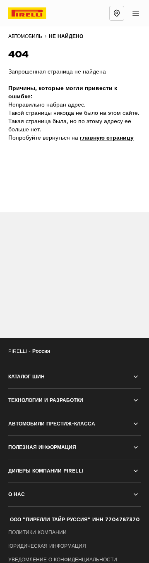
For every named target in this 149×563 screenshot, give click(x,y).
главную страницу (107, 138)
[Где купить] (116, 13)
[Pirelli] (34, 13)
